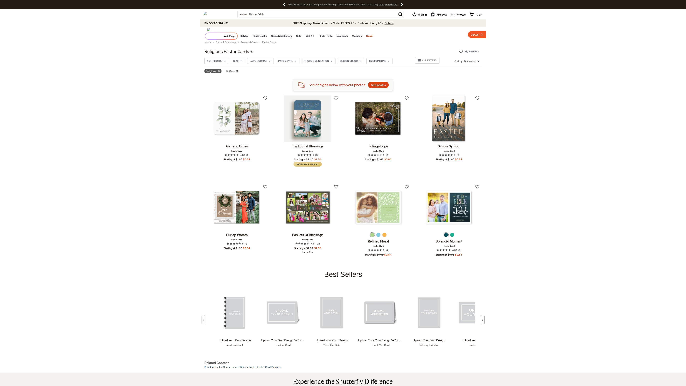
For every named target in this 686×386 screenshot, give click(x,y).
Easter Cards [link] (269, 42)
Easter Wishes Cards (243, 367)
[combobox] (317, 14)
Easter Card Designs (268, 367)
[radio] (372, 234)
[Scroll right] (482, 320)
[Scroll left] (203, 320)
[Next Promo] (402, 4)
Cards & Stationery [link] (226, 42)
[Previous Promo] (285, 4)
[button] (400, 14)
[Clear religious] (219, 71)
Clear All (233, 71)
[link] (237, 118)
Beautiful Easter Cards (217, 367)
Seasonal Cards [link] (249, 42)
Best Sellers (343, 274)
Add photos (378, 85)
